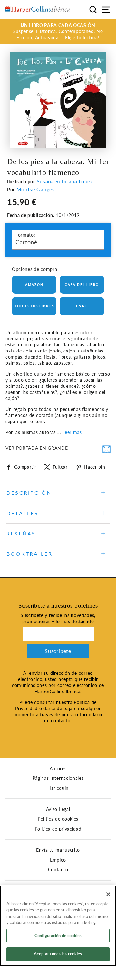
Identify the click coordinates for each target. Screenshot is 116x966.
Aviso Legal (58, 809)
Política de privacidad (58, 828)
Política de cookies (58, 819)
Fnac (82, 306)
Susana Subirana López (65, 181)
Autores (58, 768)
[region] (58, 925)
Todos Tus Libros (34, 306)
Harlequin (58, 788)
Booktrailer (29, 554)
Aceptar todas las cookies (58, 953)
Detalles (22, 513)
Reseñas (21, 533)
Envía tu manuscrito (58, 850)
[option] (58, 31)
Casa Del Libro (82, 285)
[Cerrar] (108, 894)
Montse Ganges (35, 189)
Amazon (34, 285)
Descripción (29, 493)
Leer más (72, 432)
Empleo (58, 860)
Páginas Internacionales (58, 778)
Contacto (58, 869)
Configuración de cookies (58, 935)
